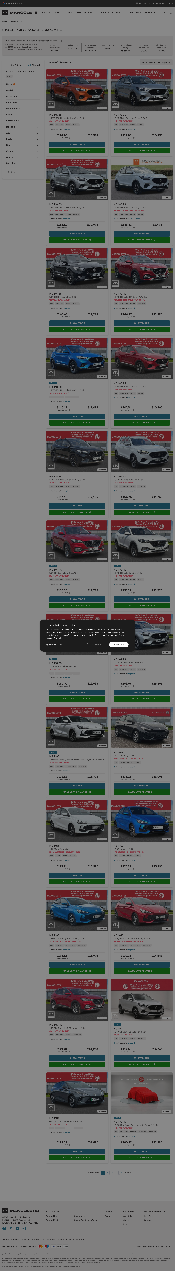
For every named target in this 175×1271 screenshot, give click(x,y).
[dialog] (87, 635)
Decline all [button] (97, 644)
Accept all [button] (119, 644)
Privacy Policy (59, 638)
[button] (54, 644)
